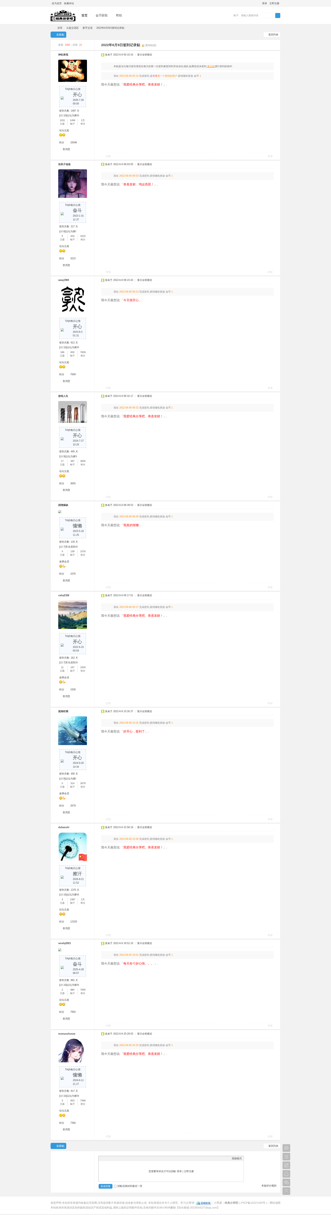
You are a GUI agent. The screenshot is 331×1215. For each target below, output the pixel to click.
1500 (83, 667)
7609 (83, 352)
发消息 (66, 149)
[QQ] (203, 1202)
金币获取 (102, 15)
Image (110, 1158)
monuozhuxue (66, 1033)
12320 (73, 921)
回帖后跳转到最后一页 (129, 1186)
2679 (83, 783)
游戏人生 (63, 396)
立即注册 (274, 3)
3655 (83, 461)
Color (105, 1158)
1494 (72, 120)
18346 (73, 142)
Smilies (129, 1158)
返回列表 (273, 34)
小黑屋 (218, 1202)
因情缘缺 (63, 505)
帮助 (119, 15)
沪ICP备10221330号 (253, 1202)
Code (124, 1158)
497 (72, 461)
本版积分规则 (268, 1185)
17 (62, 461)
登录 (264, 3)
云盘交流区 (72, 27)
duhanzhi (63, 827)
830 (72, 352)
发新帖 (60, 34)
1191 (62, 120)
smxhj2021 (64, 943)
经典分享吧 (52, 28)
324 (72, 236)
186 (62, 352)
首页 (84, 15)
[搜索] (277, 15)
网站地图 (275, 1202)
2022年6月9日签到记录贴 (110, 27)
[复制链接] (150, 45)
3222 (83, 236)
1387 (72, 899)
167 (72, 667)
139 (72, 551)
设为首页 (57, 3)
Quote (120, 1158)
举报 (270, 156)
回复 (108, 156)
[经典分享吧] (63, 21)
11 (62, 667)
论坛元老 (64, 130)
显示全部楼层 (144, 54)
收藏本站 (69, 3)
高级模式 (237, 1158)
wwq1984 (63, 280)
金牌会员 (64, 561)
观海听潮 (63, 711)
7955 (83, 989)
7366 (83, 1100)
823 (72, 1100)
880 (72, 989)
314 (72, 783)
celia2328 (63, 595)
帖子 (236, 15)
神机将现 (63, 54)
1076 (83, 551)
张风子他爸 (64, 164)
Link (115, 1158)
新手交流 (88, 27)
